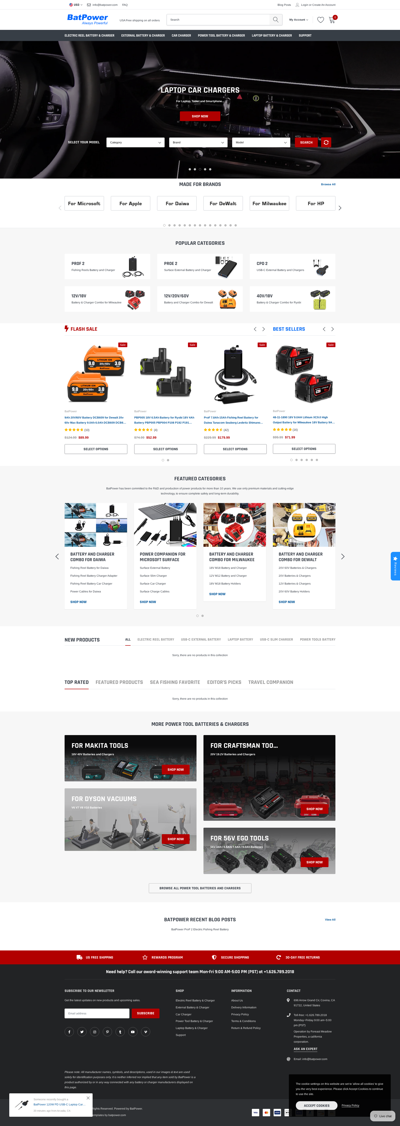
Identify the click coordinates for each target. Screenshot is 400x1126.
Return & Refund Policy (246, 1028)
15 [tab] (235, 225)
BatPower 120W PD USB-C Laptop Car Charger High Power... (60, 1104)
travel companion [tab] (270, 682)
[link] (96, 374)
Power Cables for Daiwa (85, 591)
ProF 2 (78, 263)
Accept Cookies (317, 1105)
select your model (84, 142)
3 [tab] (200, 169)
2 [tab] (195, 169)
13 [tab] (225, 225)
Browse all (328, 184)
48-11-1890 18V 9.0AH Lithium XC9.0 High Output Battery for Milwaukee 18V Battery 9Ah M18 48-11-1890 (303, 420)
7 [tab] (195, 225)
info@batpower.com (105, 4)
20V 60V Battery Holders (294, 591)
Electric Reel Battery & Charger (89, 35)
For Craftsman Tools (245, 745)
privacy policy (350, 1105)
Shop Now (200, 116)
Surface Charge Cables (154, 591)
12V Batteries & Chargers (295, 583)
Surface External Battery (155, 567)
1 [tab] (190, 169)
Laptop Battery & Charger (272, 35)
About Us (237, 1000)
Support (305, 35)
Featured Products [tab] (119, 682)
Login (304, 4)
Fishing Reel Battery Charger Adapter (93, 575)
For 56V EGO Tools (239, 838)
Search (306, 142)
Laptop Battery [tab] (240, 640)
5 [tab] (210, 169)
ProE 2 (170, 263)
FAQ (125, 4)
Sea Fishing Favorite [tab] (175, 682)
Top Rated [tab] (77, 682)
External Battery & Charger (143, 35)
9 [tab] (205, 225)
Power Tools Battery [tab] (317, 640)
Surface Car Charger (153, 583)
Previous (265, 402)
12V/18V (79, 296)
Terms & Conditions (243, 1021)
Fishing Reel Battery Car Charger (91, 583)
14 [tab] (230, 225)
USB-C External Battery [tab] (201, 640)
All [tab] (128, 640)
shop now (176, 769)
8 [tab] (200, 225)
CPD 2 (262, 263)
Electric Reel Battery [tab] (156, 640)
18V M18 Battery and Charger (228, 567)
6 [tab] (190, 225)
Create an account (323, 4)
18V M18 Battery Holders (225, 583)
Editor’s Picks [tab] (224, 682)
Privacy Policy (240, 1014)
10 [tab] (210, 225)
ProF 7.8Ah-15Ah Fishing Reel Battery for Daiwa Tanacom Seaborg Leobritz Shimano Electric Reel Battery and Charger (232, 420)
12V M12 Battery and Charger (228, 575)
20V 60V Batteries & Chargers (297, 567)
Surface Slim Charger (153, 575)
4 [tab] (205, 169)
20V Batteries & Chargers (295, 575)
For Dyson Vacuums (104, 799)
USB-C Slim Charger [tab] (276, 640)
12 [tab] (220, 225)
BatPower (71, 411)
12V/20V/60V (176, 296)
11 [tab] (215, 225)
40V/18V (264, 296)
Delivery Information (243, 1007)
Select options (96, 449)
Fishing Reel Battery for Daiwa (89, 567)
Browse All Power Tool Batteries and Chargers (200, 888)
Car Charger (181, 35)
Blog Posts (284, 4)
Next (343, 402)
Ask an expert (305, 1049)
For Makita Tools (100, 745)
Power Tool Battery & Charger (221, 35)
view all (330, 919)
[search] (275, 19)
